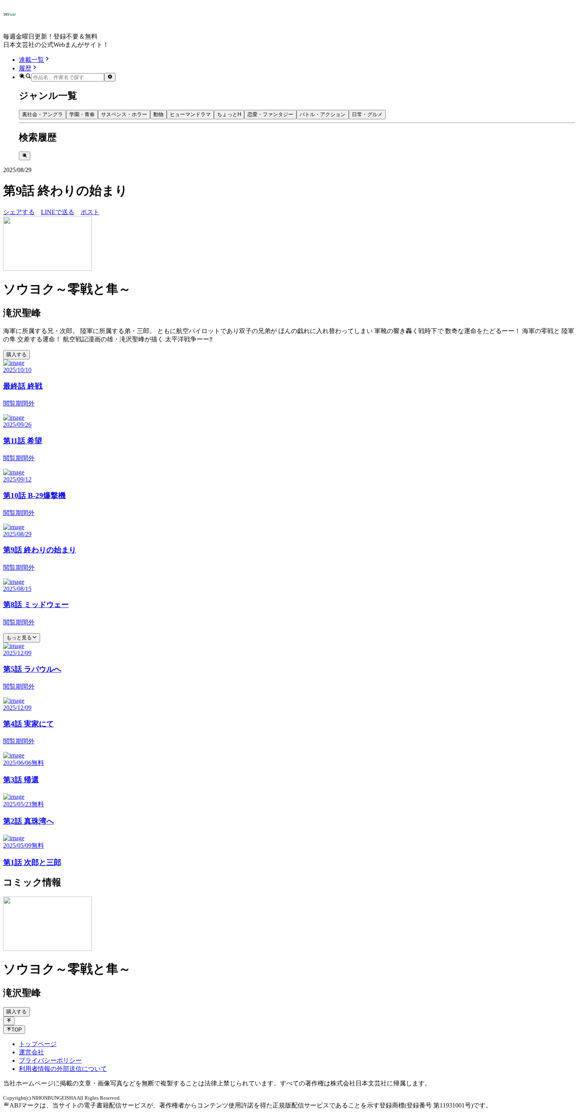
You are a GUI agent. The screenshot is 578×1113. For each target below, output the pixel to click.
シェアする (19, 212)
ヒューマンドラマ (190, 114)
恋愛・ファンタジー (270, 114)
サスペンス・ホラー (124, 114)
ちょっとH (229, 114)
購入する (16, 354)
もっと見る (19, 638)
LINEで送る (57, 212)
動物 (158, 114)
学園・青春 (82, 114)
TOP (16, 1030)
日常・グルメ (367, 114)
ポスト (90, 212)
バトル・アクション (323, 114)
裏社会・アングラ (42, 114)
